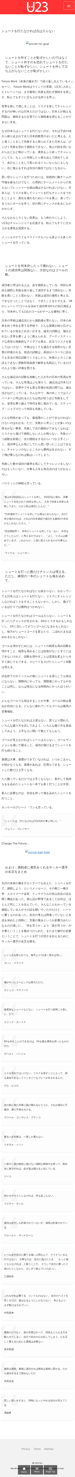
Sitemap (49, 1448)
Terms (37, 1448)
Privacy (26, 1448)
